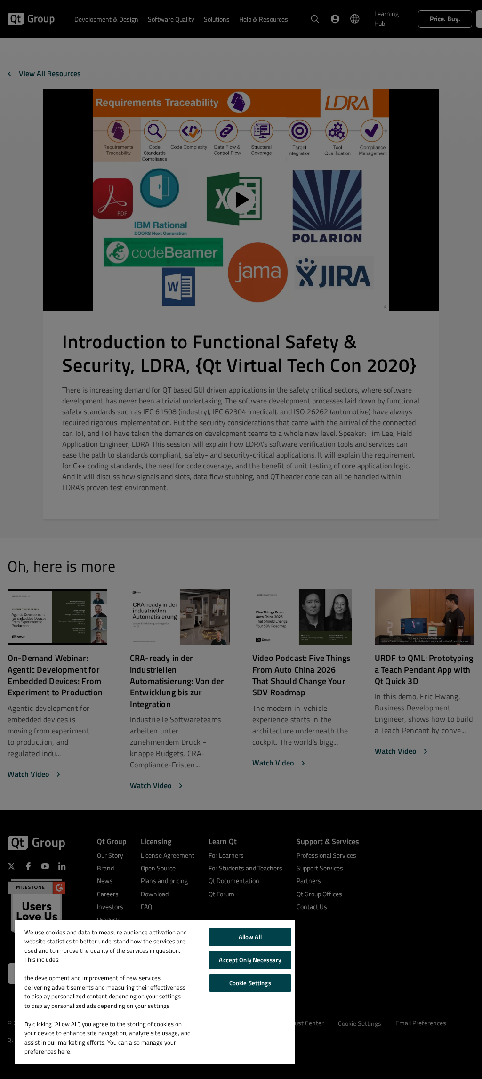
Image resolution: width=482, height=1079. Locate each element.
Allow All (250, 937)
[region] (155, 992)
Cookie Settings (250, 983)
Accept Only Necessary (250, 960)
